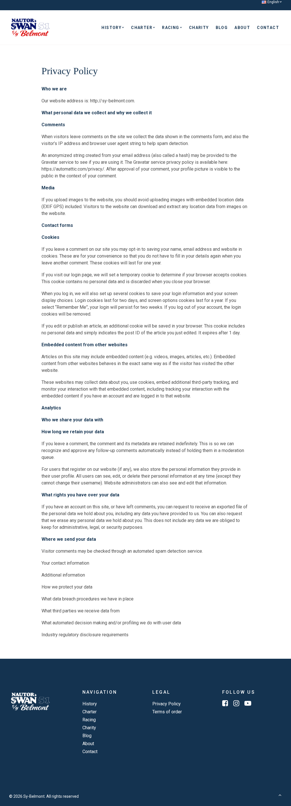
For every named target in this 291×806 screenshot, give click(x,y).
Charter (141, 27)
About (242, 27)
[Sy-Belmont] (30, 27)
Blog (222, 27)
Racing (170, 27)
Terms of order (167, 711)
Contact (268, 27)
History (111, 27)
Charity (199, 27)
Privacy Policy (166, 703)
